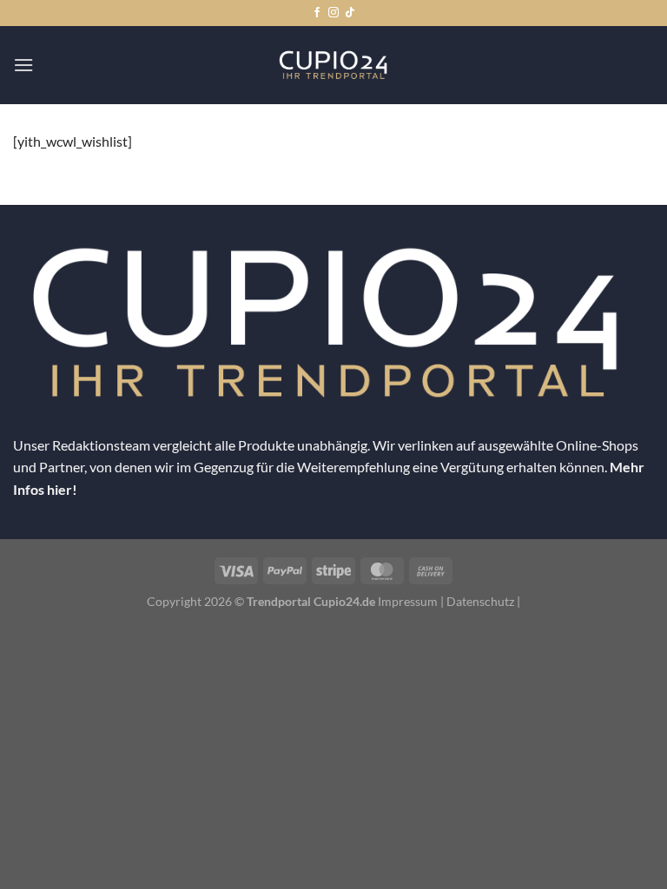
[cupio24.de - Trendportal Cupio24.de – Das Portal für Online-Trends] (333, 64)
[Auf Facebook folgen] (317, 13)
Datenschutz (480, 601)
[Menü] (23, 64)
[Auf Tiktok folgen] (350, 13)
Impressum (408, 601)
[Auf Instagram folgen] (333, 13)
